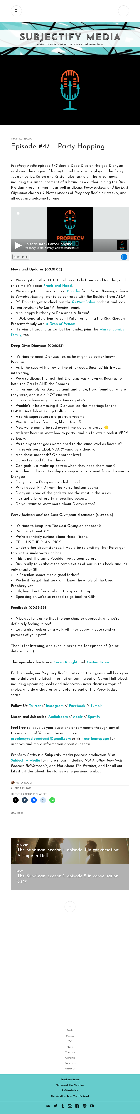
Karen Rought (65, 662)
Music (70, 1047)
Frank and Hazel (57, 286)
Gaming (70, 1058)
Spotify (94, 717)
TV (70, 1041)
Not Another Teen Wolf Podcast (70, 1096)
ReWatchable (70, 1090)
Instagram (55, 706)
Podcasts (70, 1063)
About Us (70, 1069)
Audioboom (58, 717)
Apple (78, 717)
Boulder (73, 291)
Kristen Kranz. (98, 662)
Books (70, 1030)
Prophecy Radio (21, 138)
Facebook (77, 706)
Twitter (35, 706)
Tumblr (96, 706)
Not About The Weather (70, 1085)
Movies (70, 1036)
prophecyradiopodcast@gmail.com (41, 739)
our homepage (96, 739)
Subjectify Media (25, 760)
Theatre (70, 1052)
